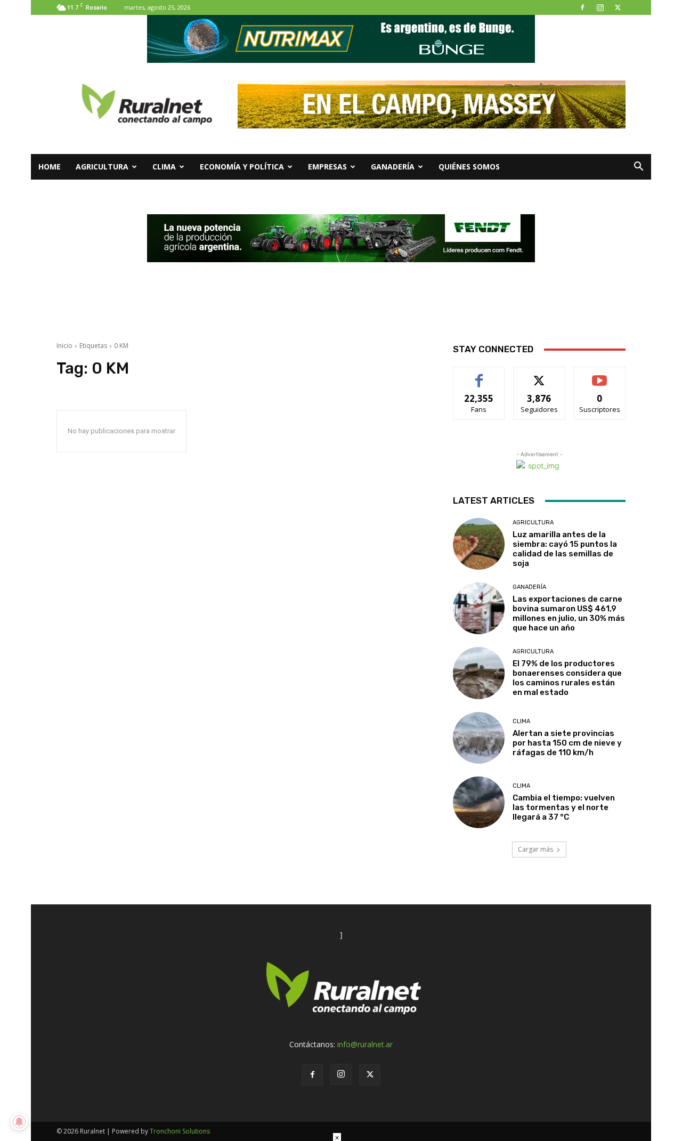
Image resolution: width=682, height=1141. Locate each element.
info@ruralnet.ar (365, 1044)
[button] (638, 168)
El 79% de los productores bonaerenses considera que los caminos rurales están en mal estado (567, 678)
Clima (164, 166)
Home (49, 166)
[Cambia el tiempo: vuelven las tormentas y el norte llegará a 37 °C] (479, 802)
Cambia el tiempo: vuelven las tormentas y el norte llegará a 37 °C (564, 807)
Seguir (539, 375)
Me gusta (479, 375)
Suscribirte (600, 375)
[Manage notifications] (19, 1121)
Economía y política (242, 166)
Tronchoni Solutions (180, 1131)
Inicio (64, 345)
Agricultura (102, 166)
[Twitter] (618, 7)
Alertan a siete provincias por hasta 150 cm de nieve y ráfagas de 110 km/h (567, 743)
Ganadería (393, 166)
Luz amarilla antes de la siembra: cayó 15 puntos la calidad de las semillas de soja (565, 549)
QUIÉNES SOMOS (469, 166)
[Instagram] (600, 7)
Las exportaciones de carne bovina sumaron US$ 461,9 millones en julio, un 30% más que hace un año (569, 613)
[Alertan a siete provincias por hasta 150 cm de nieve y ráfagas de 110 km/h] (479, 738)
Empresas (327, 166)
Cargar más (535, 849)
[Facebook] (582, 7)
